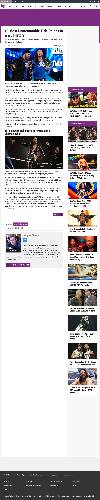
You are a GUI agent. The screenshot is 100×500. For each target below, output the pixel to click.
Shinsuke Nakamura (20, 224)
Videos (15, 1)
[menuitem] (6, 1)
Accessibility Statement (33, 485)
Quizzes (21, 1)
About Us (6, 481)
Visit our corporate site (67, 475)
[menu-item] (9, 6)
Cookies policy (8, 485)
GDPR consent (8, 490)
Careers (74, 485)
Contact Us (29, 481)
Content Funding (54, 485)
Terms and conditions (55, 481)
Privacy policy (76, 481)
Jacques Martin (12, 46)
